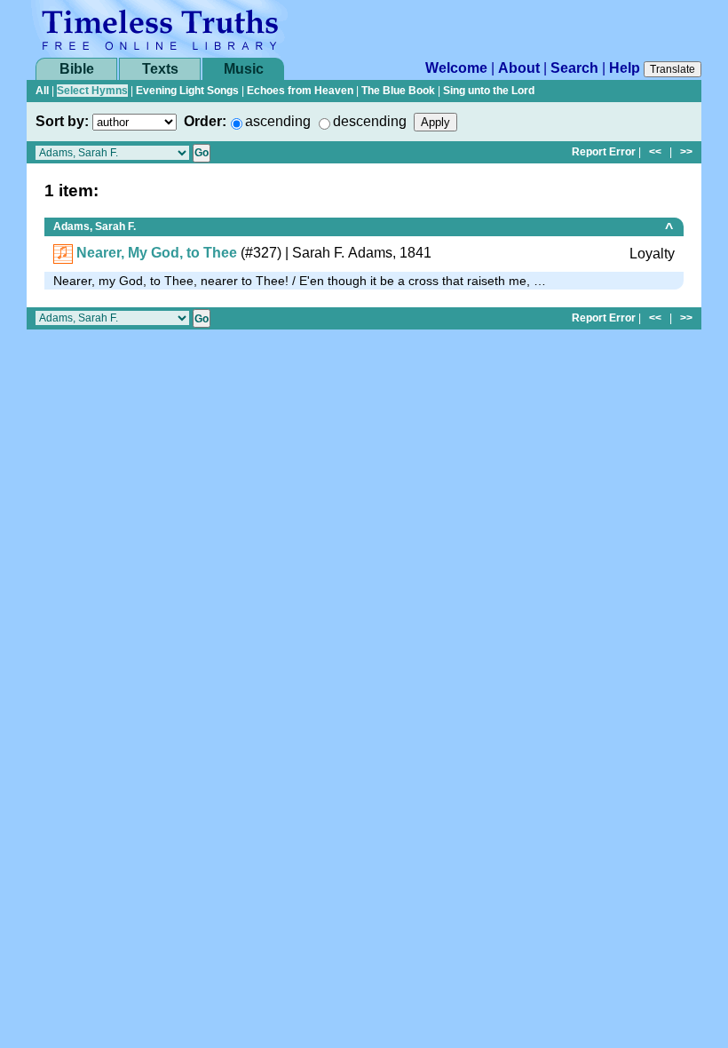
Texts (160, 68)
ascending (278, 121)
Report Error (604, 152)
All (42, 90)
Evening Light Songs (187, 90)
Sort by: (62, 121)
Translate (672, 69)
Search (574, 67)
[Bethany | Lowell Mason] (63, 252)
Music (244, 68)
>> (686, 152)
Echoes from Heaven (300, 90)
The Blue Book (398, 90)
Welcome (456, 67)
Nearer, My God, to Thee (156, 252)
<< (655, 152)
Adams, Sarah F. (94, 226)
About (519, 67)
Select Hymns (92, 90)
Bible (76, 68)
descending (370, 121)
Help (624, 67)
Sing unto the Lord (488, 90)
